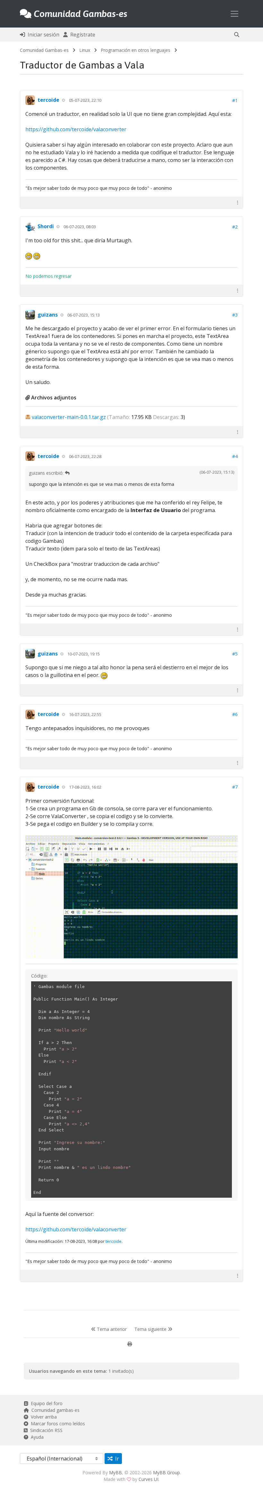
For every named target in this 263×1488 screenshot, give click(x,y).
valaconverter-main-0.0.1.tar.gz (69, 417)
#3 (235, 315)
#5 (235, 654)
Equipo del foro (45, 1403)
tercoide (48, 99)
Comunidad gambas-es (54, 1410)
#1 (235, 100)
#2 (235, 227)
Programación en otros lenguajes (135, 50)
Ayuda (36, 1437)
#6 (235, 714)
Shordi (46, 226)
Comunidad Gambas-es (44, 50)
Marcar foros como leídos (56, 1423)
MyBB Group (166, 1472)
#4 (235, 456)
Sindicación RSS (45, 1430)
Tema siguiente (151, 1329)
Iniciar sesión (42, 34)
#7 (235, 787)
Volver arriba (42, 1417)
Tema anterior (111, 1329)
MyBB (115, 1472)
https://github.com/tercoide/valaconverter (75, 129)
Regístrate (81, 34)
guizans (48, 314)
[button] (236, 34)
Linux (84, 50)
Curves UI (148, 1479)
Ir (116, 1458)
